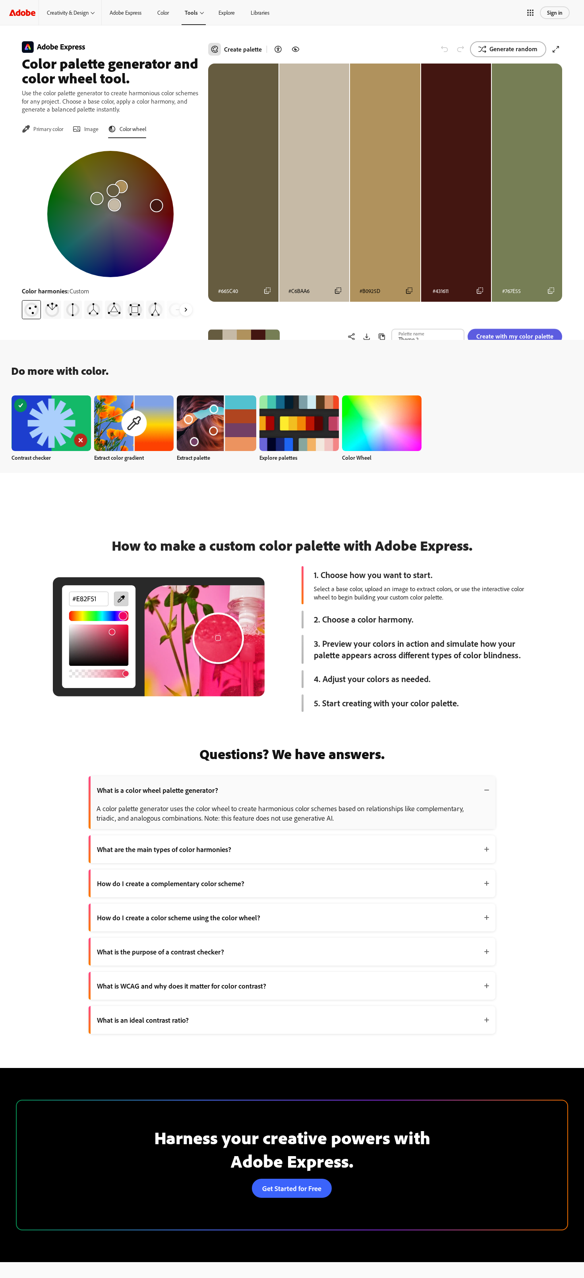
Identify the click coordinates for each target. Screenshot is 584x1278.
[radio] (31, 309)
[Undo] (444, 49)
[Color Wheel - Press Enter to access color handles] (110, 214)
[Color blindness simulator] (295, 49)
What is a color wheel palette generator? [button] (157, 790)
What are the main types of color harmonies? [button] (164, 849)
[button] (530, 12)
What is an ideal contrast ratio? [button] (143, 1020)
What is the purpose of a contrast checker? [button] (160, 951)
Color (163, 12)
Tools (191, 12)
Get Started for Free (291, 1188)
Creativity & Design (68, 12)
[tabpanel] (110, 232)
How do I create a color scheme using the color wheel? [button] (178, 917)
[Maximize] (555, 49)
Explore (227, 12)
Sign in (555, 12)
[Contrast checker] (278, 49)
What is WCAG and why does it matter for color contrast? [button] (181, 985)
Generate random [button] (513, 49)
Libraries (260, 12)
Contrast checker (31, 457)
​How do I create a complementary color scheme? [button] (170, 883)
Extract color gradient (119, 457)
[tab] (42, 129)
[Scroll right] (186, 309)
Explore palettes (278, 457)
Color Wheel (356, 457)
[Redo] (460, 49)
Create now (51, 423)
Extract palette (193, 457)
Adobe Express (125, 12)
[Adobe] (22, 12)
